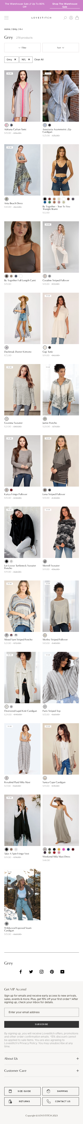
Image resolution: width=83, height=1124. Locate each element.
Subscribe (41, 1024)
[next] (80, 4)
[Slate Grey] (16, 276)
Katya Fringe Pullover (15, 494)
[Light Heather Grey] (11, 561)
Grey (14, 29)
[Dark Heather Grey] (49, 347)
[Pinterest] (52, 972)
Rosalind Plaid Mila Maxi (17, 782)
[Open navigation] (6, 17)
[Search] (65, 18)
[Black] (11, 125)
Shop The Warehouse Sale (64, 5)
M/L (24, 59)
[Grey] (6, 125)
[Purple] (63, 849)
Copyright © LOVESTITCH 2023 (42, 1115)
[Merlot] (11, 490)
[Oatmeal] (45, 347)
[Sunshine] (63, 202)
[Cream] (59, 199)
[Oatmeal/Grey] (45, 419)
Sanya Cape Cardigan (54, 782)
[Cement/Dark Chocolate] (45, 490)
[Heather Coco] (11, 849)
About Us (11, 1058)
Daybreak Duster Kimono (17, 351)
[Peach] (54, 202)
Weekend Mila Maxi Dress (56, 856)
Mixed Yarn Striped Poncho (18, 639)
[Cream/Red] (11, 635)
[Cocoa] (68, 199)
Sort (59, 47)
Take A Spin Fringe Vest (16, 853)
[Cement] (45, 849)
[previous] (3, 4)
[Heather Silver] (16, 849)
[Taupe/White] (45, 706)
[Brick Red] (54, 852)
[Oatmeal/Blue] (16, 635)
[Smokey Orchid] (59, 852)
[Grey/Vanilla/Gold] (6, 778)
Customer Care (15, 1071)
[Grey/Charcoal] (49, 490)
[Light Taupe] (11, 276)
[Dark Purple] (45, 852)
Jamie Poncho (50, 422)
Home (7, 29)
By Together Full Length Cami (20, 280)
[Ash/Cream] (45, 276)
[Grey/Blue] (6, 635)
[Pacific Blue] (68, 849)
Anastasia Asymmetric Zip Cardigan (57, 130)
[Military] (49, 849)
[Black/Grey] (45, 561)
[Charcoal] (49, 125)
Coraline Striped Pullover (56, 280)
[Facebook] (21, 972)
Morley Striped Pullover (55, 639)
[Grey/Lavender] (6, 347)
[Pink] (59, 202)
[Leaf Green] (49, 852)
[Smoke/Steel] (49, 276)
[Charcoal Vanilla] (6, 923)
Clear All (39, 59)
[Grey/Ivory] (45, 635)
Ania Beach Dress (13, 203)
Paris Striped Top (51, 710)
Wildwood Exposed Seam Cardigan (17, 929)
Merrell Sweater (51, 565)
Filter (23, 47)
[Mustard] (59, 849)
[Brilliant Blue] (45, 202)
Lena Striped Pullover (54, 494)
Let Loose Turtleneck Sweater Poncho (20, 567)
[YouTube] (62, 972)
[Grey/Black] (11, 706)
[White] (63, 199)
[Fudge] (6, 276)
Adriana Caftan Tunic (15, 129)
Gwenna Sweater (13, 422)
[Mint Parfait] (49, 202)
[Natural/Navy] (6, 419)
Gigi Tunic (48, 351)
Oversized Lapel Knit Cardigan (20, 710)
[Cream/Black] (6, 706)
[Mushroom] (6, 490)
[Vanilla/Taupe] (45, 778)
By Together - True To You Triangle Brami (56, 207)
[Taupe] (54, 199)
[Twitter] (31, 972)
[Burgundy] (49, 199)
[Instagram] (41, 972)
